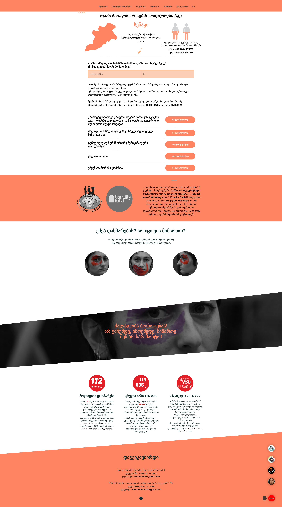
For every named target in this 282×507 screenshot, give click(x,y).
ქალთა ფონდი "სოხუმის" (172, 194)
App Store (104, 423)
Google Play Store (90, 423)
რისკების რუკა (141, 6)
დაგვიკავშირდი (182, 6)
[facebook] (141, 499)
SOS (193, 6)
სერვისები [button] (103, 6)
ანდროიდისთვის (89, 429)
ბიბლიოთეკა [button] (154, 6)
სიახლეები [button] (168, 6)
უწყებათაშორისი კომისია (105, 168)
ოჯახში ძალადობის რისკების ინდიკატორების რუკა (141, 15)
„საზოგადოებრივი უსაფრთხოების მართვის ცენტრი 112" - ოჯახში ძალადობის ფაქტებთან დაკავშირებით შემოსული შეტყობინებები (124, 120)
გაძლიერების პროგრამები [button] (121, 6)
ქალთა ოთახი (98, 156)
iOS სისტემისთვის (104, 429)
